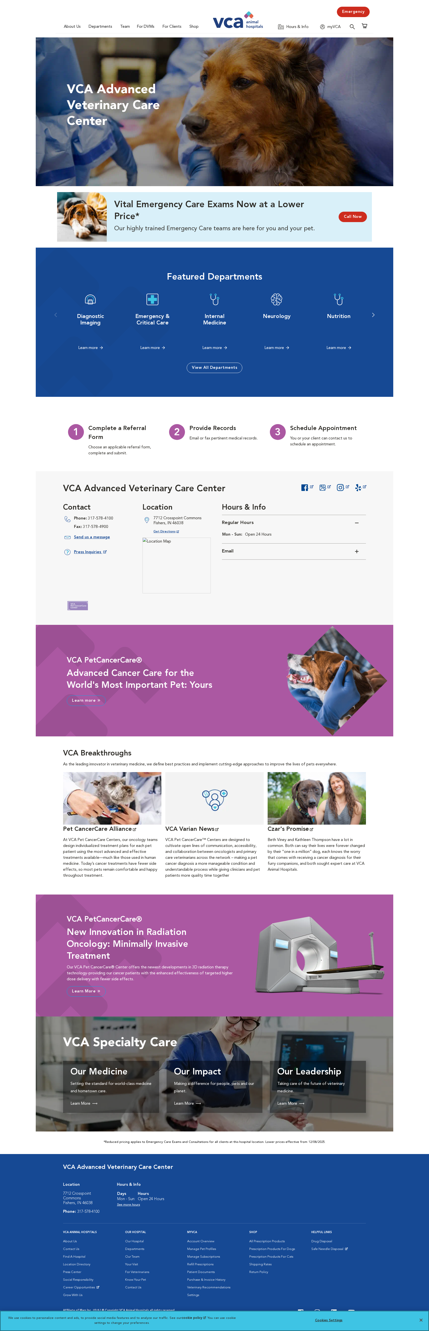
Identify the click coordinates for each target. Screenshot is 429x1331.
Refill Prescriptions (200, 1264)
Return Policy (258, 1272)
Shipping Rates (260, 1264)
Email (228, 551)
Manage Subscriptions (203, 1256)
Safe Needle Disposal (328, 1250)
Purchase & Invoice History (206, 1279)
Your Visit (131, 1264)
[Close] (421, 1320)
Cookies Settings (329, 1320)
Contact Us (71, 1249)
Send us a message (92, 537)
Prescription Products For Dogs (272, 1249)
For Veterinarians (137, 1272)
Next (373, 315)
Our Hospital (134, 1241)
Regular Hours (238, 523)
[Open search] (353, 27)
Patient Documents (201, 1272)
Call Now (353, 217)
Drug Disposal (321, 1241)
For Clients (171, 27)
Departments (100, 27)
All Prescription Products (267, 1241)
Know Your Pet (135, 1279)
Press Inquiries (90, 553)
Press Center (72, 1272)
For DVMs (145, 27)
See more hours (128, 1204)
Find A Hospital (74, 1256)
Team (125, 27)
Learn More (84, 991)
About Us (72, 27)
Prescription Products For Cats (271, 1256)
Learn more (88, 348)
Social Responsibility (78, 1279)
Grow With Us (72, 1295)
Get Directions (170, 531)
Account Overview (200, 1241)
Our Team (132, 1256)
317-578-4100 (100, 519)
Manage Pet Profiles (201, 1249)
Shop (194, 27)
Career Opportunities (80, 1288)
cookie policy (193, 1318)
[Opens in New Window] (307, 487)
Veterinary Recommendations (208, 1287)
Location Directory (76, 1264)
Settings (193, 1295)
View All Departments (214, 368)
